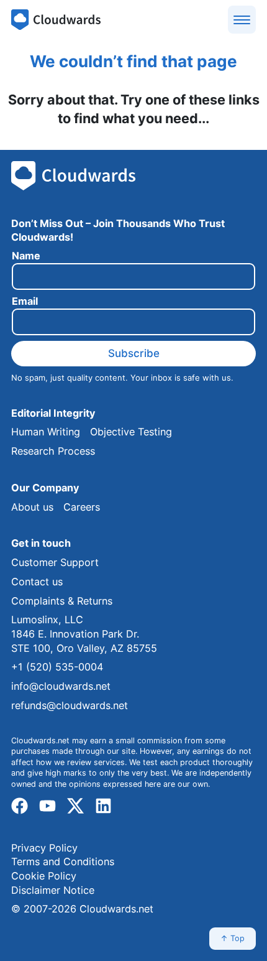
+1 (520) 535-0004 (57, 667)
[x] (75, 806)
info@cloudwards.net (61, 686)
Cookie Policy (43, 876)
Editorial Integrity (53, 413)
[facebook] (19, 806)
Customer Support (55, 562)
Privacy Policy (44, 848)
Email (25, 301)
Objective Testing (131, 431)
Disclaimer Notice (52, 890)
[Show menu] (242, 20)
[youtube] (47, 806)
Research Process (53, 451)
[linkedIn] (103, 806)
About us (32, 507)
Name (26, 256)
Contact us (37, 581)
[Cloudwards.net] (56, 19)
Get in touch (41, 543)
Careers (81, 507)
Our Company (45, 487)
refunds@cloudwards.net (69, 705)
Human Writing (45, 431)
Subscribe (134, 353)
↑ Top (232, 938)
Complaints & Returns (61, 601)
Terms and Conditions (62, 861)
